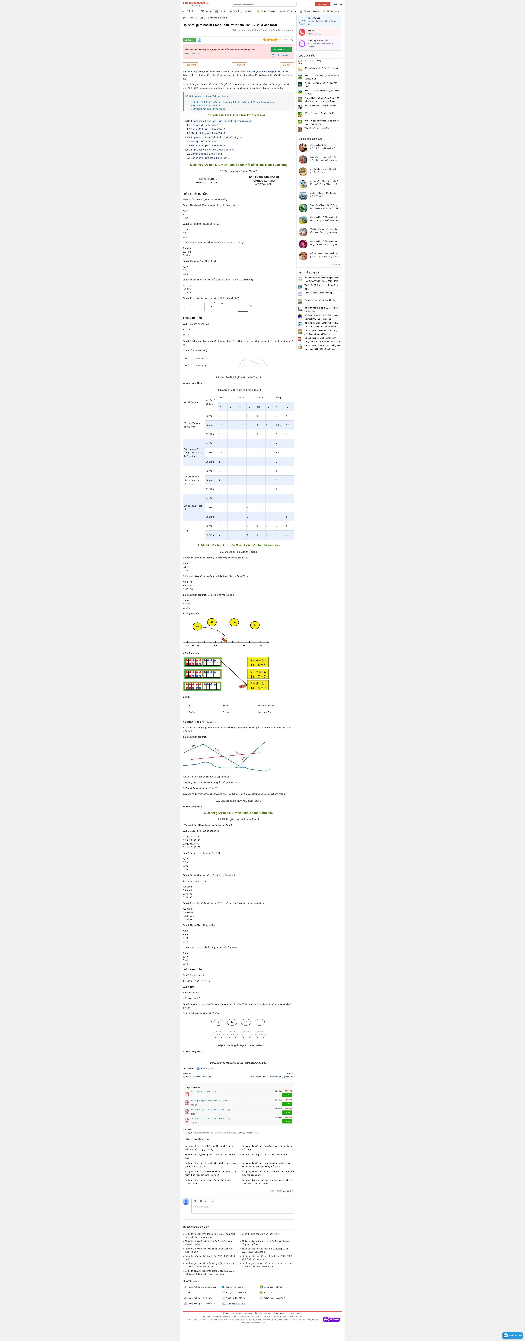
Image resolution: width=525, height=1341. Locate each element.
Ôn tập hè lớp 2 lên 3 (235, 1298)
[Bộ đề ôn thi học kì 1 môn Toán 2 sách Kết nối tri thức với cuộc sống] (300, 316)
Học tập (193, 18)
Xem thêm (335, 265)
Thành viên (323, 4)
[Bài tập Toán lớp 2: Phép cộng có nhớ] (300, 69)
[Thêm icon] (194, 1200)
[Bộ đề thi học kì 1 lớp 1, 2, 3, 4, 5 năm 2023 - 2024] (300, 309)
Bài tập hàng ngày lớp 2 (274, 1298)
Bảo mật (267, 1313)
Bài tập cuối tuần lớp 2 (236, 1292)
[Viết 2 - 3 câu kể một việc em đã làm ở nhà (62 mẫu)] (300, 77)
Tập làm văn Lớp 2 (234, 1287)
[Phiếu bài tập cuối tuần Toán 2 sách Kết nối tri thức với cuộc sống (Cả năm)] (300, 99)
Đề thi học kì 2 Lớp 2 (235, 1304)
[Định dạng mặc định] (212, 1200)
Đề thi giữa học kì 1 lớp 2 (248, 1133)
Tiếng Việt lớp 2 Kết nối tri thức (201, 1303)
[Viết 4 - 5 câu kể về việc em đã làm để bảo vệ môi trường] (300, 122)
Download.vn (184, 18)
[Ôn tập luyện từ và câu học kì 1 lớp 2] (300, 301)
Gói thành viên (237, 1313)
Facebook (284, 1313)
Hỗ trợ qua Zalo (282, 55)
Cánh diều (251, 71)
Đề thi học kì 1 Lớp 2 (217, 18)
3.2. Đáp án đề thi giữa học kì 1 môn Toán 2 (208, 158)
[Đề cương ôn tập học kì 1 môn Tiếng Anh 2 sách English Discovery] (300, 331)
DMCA (299, 1313)
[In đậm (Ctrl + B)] (201, 1200)
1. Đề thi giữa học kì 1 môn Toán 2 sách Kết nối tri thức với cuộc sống (218, 121)
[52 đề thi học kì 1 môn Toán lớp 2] (300, 294)
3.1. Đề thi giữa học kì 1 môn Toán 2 (204, 154)
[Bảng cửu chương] (300, 62)
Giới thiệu (248, 1313)
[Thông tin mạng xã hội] (331, 1323)
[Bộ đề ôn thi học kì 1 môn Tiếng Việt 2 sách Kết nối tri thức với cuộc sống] (300, 324)
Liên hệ (275, 1313)
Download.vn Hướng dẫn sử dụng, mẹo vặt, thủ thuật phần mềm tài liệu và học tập (196, 4)
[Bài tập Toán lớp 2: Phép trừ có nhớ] (300, 107)
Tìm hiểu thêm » (192, 53)
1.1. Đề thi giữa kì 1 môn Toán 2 (202, 125)
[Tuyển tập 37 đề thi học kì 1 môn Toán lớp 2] (300, 286)
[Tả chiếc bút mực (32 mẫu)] (300, 129)
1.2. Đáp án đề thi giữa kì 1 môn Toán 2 (206, 129)
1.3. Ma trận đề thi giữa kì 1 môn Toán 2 (206, 133)
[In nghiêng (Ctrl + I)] (205, 1200)
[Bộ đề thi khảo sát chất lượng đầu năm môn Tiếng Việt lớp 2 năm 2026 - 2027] (300, 279)
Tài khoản (226, 1313)
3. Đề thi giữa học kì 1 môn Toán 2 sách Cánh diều (209, 150)
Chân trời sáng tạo (267, 71)
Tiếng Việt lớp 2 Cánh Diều (200, 1298)
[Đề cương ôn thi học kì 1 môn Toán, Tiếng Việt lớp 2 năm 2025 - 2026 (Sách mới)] (300, 339)
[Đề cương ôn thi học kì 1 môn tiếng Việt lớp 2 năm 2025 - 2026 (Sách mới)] (300, 346)
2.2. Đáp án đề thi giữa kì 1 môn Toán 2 (206, 145)
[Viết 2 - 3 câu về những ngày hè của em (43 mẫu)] (300, 92)
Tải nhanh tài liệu (281, 50)
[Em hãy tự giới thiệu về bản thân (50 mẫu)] (300, 84)
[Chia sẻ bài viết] (292, 39)
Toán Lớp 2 (187, 1133)
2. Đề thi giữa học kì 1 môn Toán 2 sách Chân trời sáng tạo (213, 137)
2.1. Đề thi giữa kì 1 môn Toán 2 (202, 141)
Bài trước (191, 65)
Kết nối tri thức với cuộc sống (223, 1133)
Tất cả (190, 11)
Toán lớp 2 (268, 1292)
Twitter (292, 1313)
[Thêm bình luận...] (243, 1208)
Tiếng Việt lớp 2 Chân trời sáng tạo (202, 1290)
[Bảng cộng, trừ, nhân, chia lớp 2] (300, 114)
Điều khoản (258, 1313)
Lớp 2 (202, 18)
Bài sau (286, 65)
